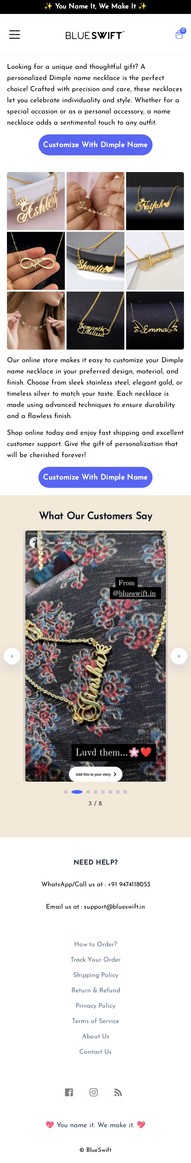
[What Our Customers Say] (95, 656)
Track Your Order (95, 960)
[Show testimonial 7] (118, 792)
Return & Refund (95, 990)
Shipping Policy (95, 975)
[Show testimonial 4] (95, 792)
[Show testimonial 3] (84, 792)
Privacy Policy (95, 1006)
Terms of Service (95, 1021)
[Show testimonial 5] (103, 792)
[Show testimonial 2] (73, 792)
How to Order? (95, 944)
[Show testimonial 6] (110, 792)
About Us (95, 1036)
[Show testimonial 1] (66, 792)
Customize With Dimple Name (95, 145)
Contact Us (95, 1052)
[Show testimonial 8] (125, 792)
